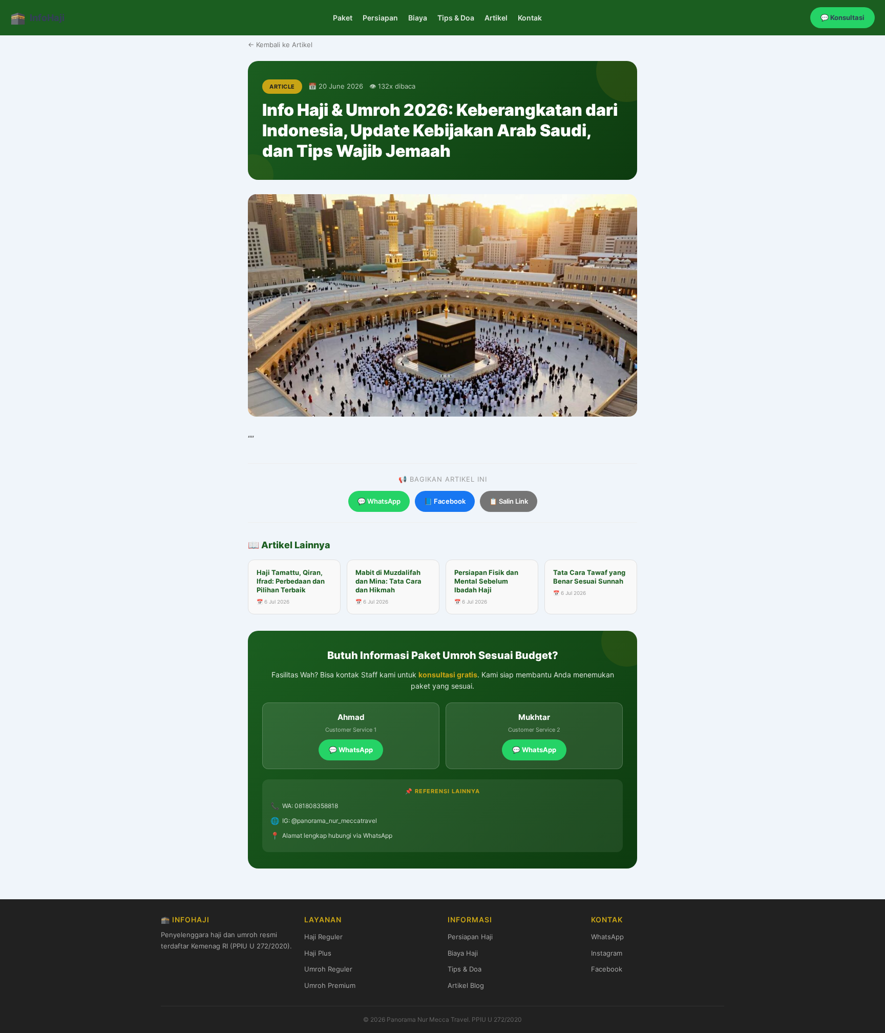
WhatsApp (607, 937)
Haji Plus (317, 953)
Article (282, 86)
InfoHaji (37, 17)
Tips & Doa (455, 17)
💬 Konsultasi (842, 17)
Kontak (530, 17)
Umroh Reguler (328, 969)
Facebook (606, 969)
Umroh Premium (329, 985)
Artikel (496, 17)
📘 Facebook (445, 501)
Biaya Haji (463, 953)
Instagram (606, 953)
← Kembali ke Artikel (280, 44)
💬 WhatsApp (379, 501)
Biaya (417, 17)
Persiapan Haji (470, 937)
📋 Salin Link (508, 501)
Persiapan (380, 17)
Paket (342, 17)
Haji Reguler (323, 937)
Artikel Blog (466, 985)
